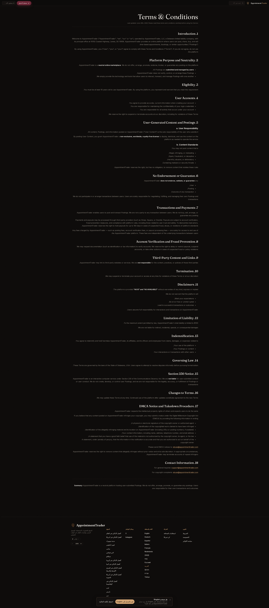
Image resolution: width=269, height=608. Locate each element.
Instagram (129, 537)
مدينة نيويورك (110, 541)
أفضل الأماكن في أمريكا (113, 537)
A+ (81, 543)
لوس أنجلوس (110, 545)
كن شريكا (167, 537)
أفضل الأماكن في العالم (113, 533)
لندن (107, 588)
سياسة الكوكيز (187, 541)
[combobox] (235, 3)
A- (72, 543)
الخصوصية (186, 537)
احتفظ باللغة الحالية (106, 602)
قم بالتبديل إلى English (125, 602)
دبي (107, 595)
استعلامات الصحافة (170, 533)
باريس (108, 592)
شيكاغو (108, 556)
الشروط (185, 533)
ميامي (108, 549)
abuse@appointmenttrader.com (185, 447)
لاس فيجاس (110, 552)
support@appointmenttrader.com (185, 468)
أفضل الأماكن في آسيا (113, 564)
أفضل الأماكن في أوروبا (113, 560)
